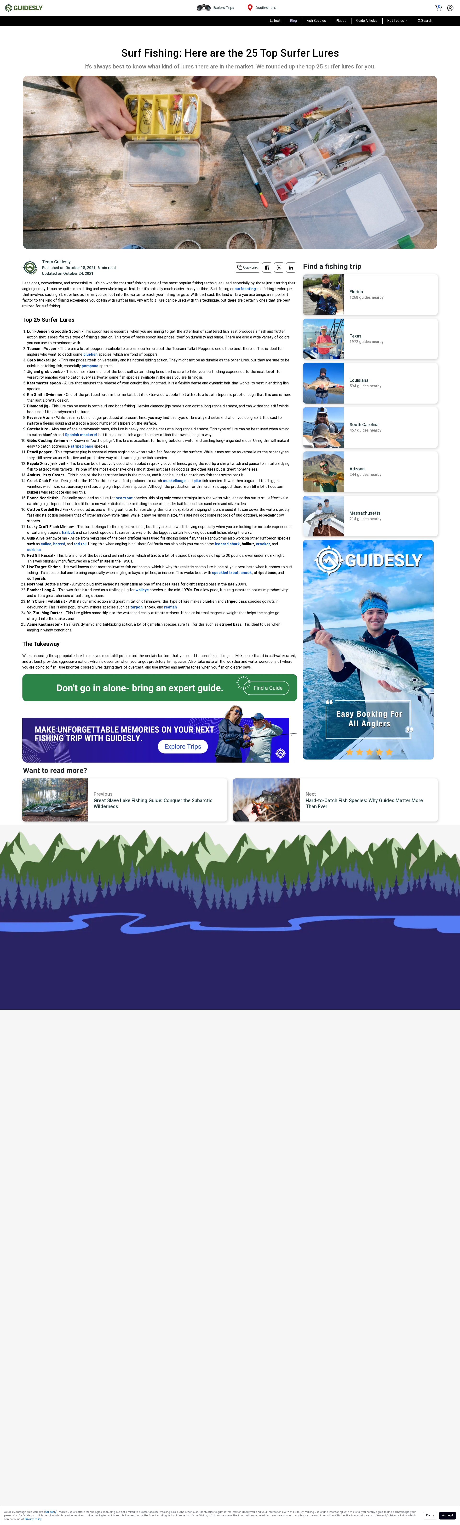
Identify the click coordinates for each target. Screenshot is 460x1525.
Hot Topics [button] (395, 21)
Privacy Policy (33, 1519)
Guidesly (50, 1512)
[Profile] (450, 8)
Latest (275, 21)
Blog (293, 21)
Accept (447, 1515)
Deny (430, 1515)
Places (341, 21)
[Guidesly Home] (23, 8)
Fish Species (316, 21)
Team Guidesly (56, 261)
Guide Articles (367, 21)
